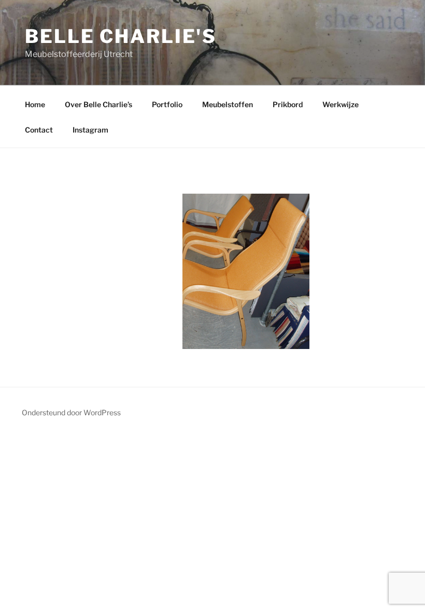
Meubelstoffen (227, 104)
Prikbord (288, 104)
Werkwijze (340, 104)
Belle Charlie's (121, 36)
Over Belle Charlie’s (98, 104)
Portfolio (167, 104)
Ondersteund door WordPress (71, 412)
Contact (39, 129)
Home (35, 104)
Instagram (90, 129)
